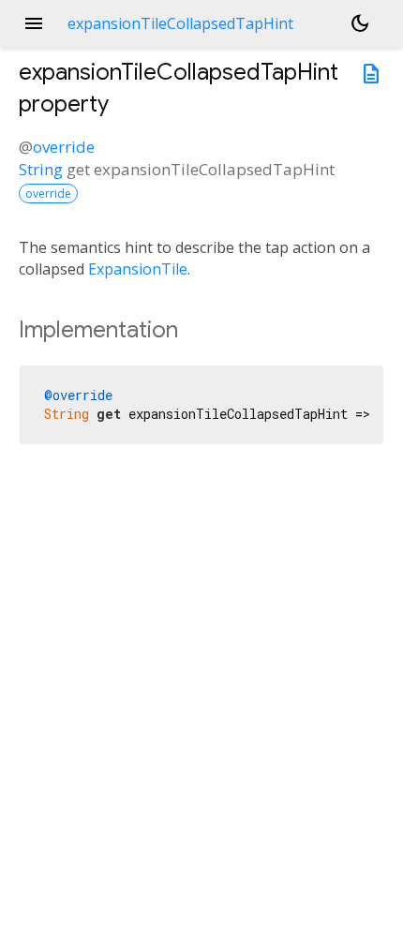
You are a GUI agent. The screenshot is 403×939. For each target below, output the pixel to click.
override (64, 146)
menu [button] (33, 23)
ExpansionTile (137, 269)
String (41, 169)
